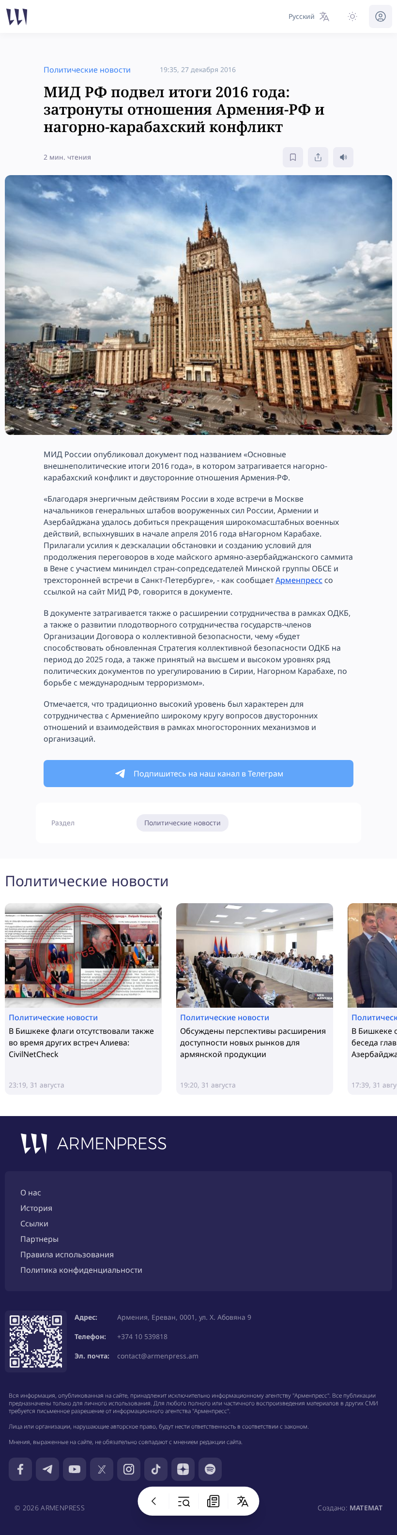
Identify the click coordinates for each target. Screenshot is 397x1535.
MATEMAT (366, 1507)
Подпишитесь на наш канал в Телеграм (208, 773)
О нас (30, 1192)
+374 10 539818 (142, 1336)
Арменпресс (298, 580)
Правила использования (67, 1254)
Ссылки (34, 1223)
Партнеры (39, 1239)
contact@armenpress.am (157, 1355)
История (36, 1208)
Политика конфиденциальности (81, 1270)
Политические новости (182, 822)
